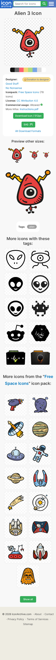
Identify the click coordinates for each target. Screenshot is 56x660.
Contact (49, 614)
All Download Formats (28, 131)
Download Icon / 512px (28, 115)
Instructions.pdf (29, 109)
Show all (28, 599)
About (38, 614)
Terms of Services (37, 619)
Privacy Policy (16, 619)
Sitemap (28, 624)
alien (31, 226)
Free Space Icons (29, 92)
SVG (26, 124)
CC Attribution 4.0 (27, 100)
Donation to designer (38, 79)
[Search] (44, 4)
